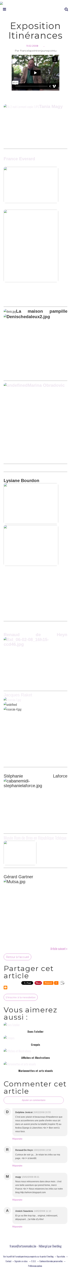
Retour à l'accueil (17, 957)
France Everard (19, 158)
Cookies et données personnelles (51, 1261)
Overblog (57, 1246)
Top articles (61, 1256)
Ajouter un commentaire (34, 1100)
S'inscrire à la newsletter (21, 997)
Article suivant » (58, 948)
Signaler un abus (21, 1261)
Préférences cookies (35, 1265)
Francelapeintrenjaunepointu (26, 1256)
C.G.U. (33, 1261)
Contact (8, 1261)
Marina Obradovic (46, 385)
